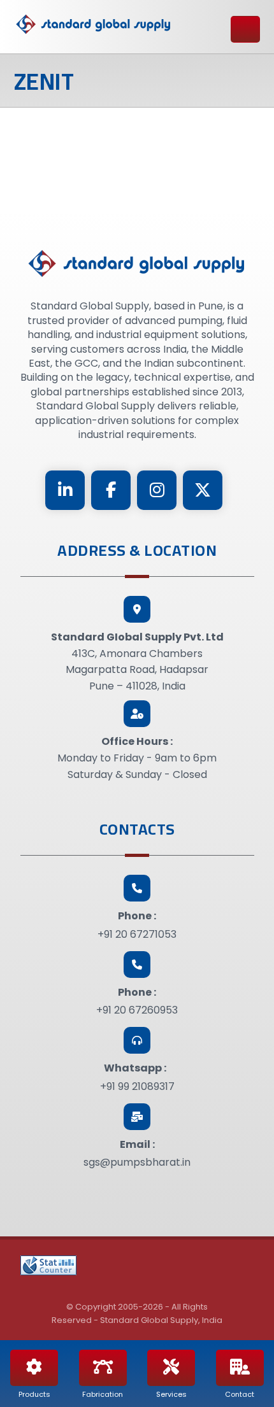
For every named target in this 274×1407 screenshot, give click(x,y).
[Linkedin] (65, 490)
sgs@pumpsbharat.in (137, 1162)
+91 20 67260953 (137, 1010)
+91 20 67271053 (137, 934)
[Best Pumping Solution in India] (93, 24)
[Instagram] (157, 490)
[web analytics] (48, 1265)
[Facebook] (111, 490)
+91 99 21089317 (137, 1086)
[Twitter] (202, 490)
